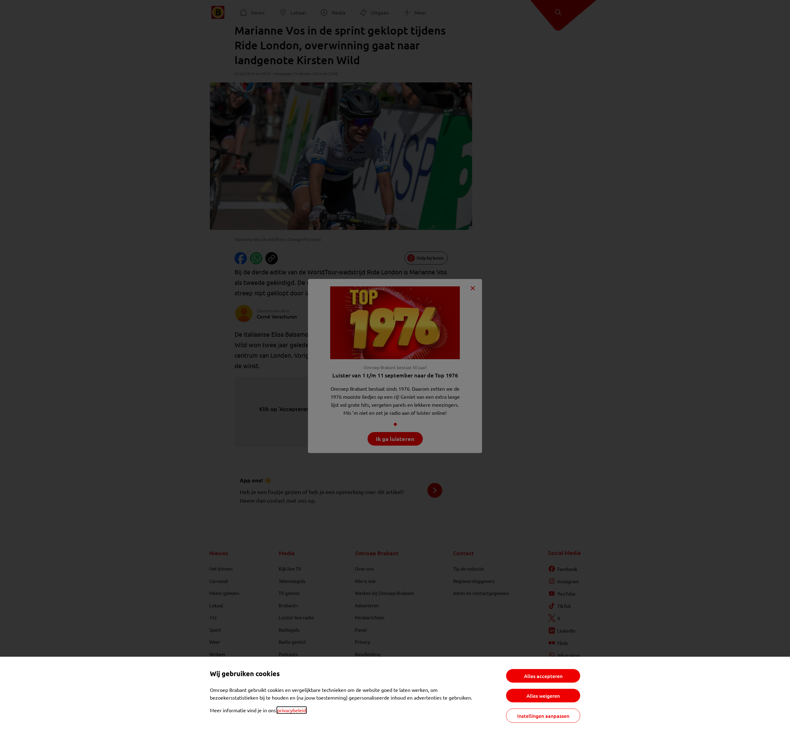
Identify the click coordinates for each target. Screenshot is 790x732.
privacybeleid (291, 710)
